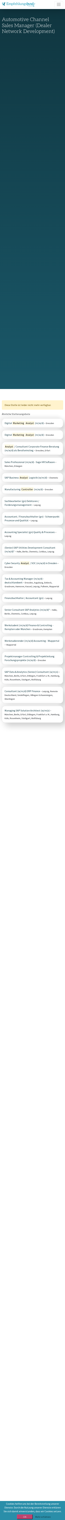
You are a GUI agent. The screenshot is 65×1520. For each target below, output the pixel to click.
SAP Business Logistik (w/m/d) (26, 477)
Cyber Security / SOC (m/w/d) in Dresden (31, 563)
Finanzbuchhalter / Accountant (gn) (24, 598)
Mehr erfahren (43, 1516)
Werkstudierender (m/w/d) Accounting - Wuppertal (32, 640)
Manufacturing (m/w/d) (24, 489)
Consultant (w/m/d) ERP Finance (22, 691)
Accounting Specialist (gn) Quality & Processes (30, 532)
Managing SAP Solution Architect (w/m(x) (27, 710)
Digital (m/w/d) (24, 423)
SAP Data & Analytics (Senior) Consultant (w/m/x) (31, 671)
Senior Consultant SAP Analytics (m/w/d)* (27, 609)
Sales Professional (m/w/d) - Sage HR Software (30, 462)
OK (25, 1516)
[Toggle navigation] (58, 4)
